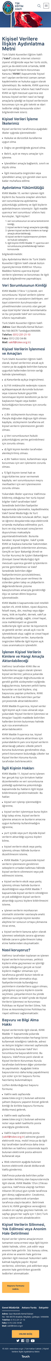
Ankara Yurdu (29, 1307)
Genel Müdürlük (10, 1307)
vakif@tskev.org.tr (19, 342)
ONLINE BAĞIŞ (25, 1334)
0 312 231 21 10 (18, 1319)
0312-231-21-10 (21, 334)
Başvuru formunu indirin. (15, 1287)
